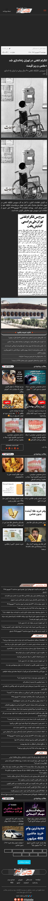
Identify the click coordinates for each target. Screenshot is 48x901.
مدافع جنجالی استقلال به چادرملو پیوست (32, 744)
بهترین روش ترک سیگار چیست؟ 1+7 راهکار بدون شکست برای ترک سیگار (23, 766)
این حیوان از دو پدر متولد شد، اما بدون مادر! (31, 623)
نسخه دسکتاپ (24, 862)
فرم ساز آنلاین (28, 851)
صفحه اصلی (42, 48)
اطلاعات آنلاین (24, 10)
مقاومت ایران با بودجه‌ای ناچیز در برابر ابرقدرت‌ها (30, 652)
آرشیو (18, 883)
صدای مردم (11, 879)
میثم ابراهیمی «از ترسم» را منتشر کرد (34, 682)
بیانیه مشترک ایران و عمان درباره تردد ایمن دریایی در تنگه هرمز (26, 648)
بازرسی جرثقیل (37, 851)
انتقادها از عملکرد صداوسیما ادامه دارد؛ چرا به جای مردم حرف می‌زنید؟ (24, 640)
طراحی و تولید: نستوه (22, 896)
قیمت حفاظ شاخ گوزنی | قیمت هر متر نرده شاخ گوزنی (29, 787)
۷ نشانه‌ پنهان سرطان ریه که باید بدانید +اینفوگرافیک (29, 701)
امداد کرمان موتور (18, 851)
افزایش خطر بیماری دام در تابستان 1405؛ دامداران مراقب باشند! (26, 776)
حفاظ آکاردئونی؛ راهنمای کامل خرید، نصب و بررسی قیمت (28, 790)
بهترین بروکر (33, 855)
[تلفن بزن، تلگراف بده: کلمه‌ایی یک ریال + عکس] (32, 254)
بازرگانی (41, 753)
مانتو (44, 851)
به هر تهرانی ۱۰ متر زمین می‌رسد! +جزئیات (31, 356)
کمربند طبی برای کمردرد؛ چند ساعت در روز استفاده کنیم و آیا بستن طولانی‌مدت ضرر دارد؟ (26, 761)
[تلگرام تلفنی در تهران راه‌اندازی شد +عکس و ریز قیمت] (24, 108)
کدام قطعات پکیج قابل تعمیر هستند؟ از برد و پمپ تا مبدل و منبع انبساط (23, 794)
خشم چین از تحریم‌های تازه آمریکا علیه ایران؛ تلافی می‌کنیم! (27, 723)
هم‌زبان (20, 879)
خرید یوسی (8, 851)
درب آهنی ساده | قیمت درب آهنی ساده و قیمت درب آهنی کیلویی (26, 783)
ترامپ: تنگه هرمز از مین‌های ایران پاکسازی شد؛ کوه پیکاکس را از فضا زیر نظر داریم (25, 687)
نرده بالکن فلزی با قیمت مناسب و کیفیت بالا (31, 780)
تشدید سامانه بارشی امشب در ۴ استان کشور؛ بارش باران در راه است (25, 644)
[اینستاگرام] (22, 899)
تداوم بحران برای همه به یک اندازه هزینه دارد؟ (31, 678)
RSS (11, 883)
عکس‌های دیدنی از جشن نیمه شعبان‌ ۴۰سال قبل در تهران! (25, 337)
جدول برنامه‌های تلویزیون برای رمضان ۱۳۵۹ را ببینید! (27, 360)
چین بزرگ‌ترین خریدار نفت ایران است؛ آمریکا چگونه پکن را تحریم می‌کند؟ (23, 627)
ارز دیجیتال (25, 855)
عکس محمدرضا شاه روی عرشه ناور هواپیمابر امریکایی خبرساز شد (24, 346)
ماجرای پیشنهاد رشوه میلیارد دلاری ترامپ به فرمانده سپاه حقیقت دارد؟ (24, 612)
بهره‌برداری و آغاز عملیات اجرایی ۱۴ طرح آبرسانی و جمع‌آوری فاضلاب (25, 705)
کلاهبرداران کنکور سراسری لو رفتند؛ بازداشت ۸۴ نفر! (29, 740)
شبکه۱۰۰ (38, 879)
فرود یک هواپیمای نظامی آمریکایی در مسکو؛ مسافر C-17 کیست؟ (26, 692)
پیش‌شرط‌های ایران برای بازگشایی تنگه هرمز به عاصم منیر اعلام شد (25, 595)
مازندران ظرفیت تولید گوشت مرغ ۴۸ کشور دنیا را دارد (29, 727)
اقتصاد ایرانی (42, 855)
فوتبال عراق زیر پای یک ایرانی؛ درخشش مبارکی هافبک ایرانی (27, 757)
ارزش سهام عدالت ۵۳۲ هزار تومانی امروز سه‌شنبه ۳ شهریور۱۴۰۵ (26, 604)
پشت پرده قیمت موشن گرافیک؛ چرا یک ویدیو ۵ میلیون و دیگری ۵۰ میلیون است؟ (26, 771)
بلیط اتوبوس (17, 855)
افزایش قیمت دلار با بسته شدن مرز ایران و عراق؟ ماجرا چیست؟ (26, 719)
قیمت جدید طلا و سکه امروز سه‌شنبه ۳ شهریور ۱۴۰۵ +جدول (27, 631)
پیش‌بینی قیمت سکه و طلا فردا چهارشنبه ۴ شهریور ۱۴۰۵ (28, 696)
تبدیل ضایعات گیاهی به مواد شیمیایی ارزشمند (31, 656)
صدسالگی (35, 48)
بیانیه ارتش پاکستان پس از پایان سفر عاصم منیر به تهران (28, 600)
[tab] (40, 585)
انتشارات (26, 883)
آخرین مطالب (39, 636)
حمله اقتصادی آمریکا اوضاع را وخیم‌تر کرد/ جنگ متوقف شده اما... (25, 709)
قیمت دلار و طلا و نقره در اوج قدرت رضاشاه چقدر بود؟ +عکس (25, 341)
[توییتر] (18, 899)
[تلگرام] (15, 899)
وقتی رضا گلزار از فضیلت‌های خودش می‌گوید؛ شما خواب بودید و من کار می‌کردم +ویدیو (25, 714)
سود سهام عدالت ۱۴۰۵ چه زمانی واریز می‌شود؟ (31, 608)
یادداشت (35, 883)
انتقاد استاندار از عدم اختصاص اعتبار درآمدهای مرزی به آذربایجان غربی (24, 731)
